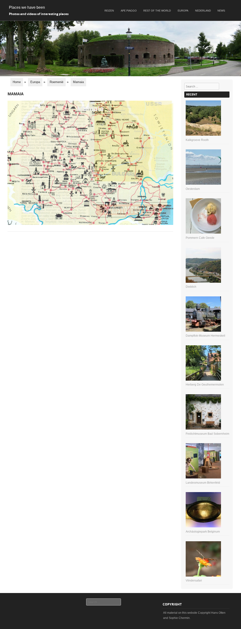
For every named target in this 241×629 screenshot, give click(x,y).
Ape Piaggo (129, 10)
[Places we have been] (120, 75)
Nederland (203, 10)
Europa (183, 10)
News (221, 10)
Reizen (109, 10)
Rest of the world (157, 10)
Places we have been (27, 7)
